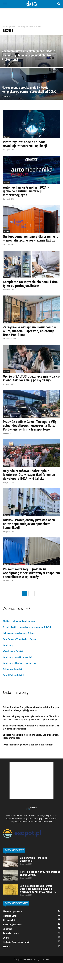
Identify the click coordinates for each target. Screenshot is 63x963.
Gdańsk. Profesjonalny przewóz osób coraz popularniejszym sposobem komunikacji (29, 524)
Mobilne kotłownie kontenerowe (19, 621)
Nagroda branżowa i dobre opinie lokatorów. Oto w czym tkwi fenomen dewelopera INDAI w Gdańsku (29, 475)
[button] (59, 4)
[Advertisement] (31, 17)
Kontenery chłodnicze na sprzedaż (20, 663)
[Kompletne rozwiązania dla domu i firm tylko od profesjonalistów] (31, 264)
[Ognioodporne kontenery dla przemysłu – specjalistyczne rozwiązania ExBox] (31, 219)
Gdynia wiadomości (12, 669)
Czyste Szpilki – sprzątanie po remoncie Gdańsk (27, 627)
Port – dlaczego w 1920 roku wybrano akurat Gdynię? (40, 873)
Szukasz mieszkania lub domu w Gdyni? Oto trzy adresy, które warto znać (31, 736)
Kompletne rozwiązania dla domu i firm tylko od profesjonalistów (30, 284)
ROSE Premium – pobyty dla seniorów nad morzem (28, 744)
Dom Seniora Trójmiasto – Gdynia (19, 639)
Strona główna (9, 26)
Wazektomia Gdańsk (13, 651)
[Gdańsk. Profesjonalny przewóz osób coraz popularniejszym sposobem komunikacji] (31, 502)
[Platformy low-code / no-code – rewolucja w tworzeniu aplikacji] (31, 124)
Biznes (6, 137)
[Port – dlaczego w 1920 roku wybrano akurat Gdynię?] (10, 875)
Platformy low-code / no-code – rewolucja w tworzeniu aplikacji (25, 144)
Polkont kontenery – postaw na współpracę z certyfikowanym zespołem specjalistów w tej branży (31, 573)
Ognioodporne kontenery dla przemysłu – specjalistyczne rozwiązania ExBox (30, 238)
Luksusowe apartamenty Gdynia (19, 633)
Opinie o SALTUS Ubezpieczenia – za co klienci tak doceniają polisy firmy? (31, 378)
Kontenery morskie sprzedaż (17, 657)
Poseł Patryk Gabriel (13, 675)
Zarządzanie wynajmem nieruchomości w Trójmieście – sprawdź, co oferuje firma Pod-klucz (30, 331)
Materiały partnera (25, 26)
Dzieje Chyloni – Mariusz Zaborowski (33, 859)
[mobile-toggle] (5, 4)
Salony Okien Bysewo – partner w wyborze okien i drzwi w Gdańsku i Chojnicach (31, 727)
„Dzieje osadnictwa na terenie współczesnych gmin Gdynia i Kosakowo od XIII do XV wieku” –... (38, 888)
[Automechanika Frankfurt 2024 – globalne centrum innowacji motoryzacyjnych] (31, 170)
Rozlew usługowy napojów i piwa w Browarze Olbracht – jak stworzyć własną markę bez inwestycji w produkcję (31, 718)
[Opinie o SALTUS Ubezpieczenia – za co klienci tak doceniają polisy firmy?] (31, 359)
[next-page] (36, 593)
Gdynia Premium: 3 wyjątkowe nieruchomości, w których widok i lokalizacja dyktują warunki (31, 709)
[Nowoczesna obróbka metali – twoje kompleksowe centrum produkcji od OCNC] (31, 95)
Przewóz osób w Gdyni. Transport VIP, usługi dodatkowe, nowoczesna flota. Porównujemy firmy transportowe (29, 425)
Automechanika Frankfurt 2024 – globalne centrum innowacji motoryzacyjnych (26, 191)
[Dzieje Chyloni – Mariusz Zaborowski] (10, 861)
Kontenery (8, 645)
